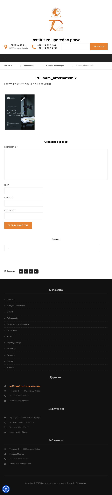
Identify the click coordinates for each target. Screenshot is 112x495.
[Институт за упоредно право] (56, 12)
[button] (6, 489)
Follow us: (10, 271)
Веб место (10, 210)
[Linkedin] (26, 271)
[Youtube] (36, 271)
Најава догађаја (14, 343)
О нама (10, 312)
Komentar (11, 147)
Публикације (12, 318)
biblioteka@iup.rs (23, 464)
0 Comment (45, 84)
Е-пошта (9, 198)
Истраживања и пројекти (18, 324)
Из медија (11, 349)
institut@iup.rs (22, 432)
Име (6, 185)
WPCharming (81, 483)
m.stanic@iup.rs (22, 401)
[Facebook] (21, 271)
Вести (9, 336)
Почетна (10, 299)
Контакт (10, 361)
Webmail (10, 367)
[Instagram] (31, 271)
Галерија (11, 355)
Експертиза (12, 330)
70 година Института (16, 306)
